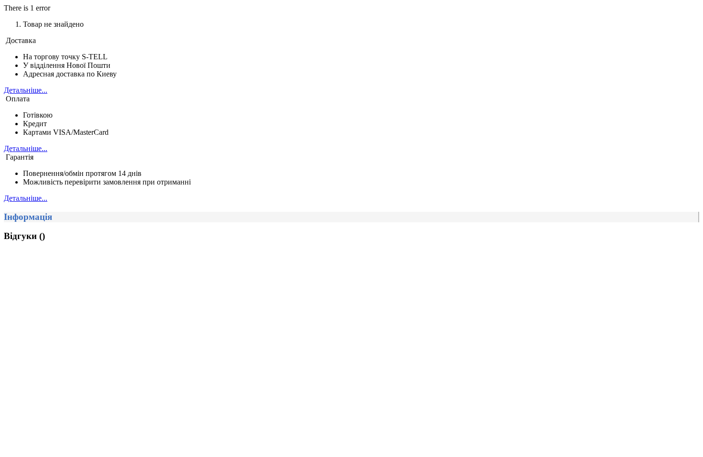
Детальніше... (25, 90)
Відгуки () (24, 236)
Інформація (28, 217)
